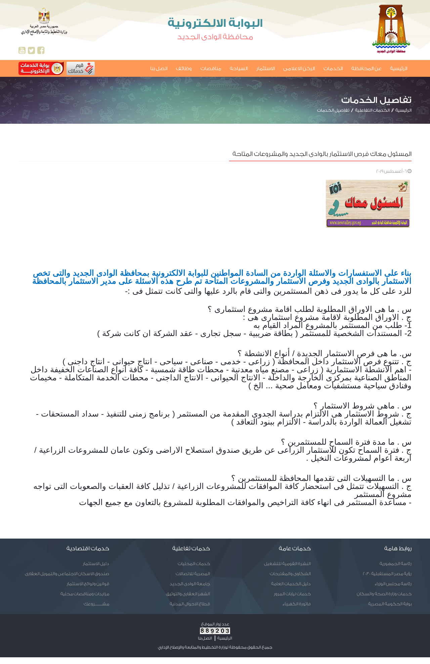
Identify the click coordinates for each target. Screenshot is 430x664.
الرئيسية (398, 68)
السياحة (239, 68)
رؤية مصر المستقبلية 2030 (387, 573)
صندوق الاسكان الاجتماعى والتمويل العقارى (67, 573)
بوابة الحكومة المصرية (390, 603)
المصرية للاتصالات (193, 573)
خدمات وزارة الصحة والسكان (384, 593)
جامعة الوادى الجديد (190, 583)
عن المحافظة (366, 68)
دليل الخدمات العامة (291, 583)
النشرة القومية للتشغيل (287, 563)
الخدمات (333, 68)
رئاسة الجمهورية (396, 563)
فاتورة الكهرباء (297, 603)
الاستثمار (265, 68)
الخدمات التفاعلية (372, 110)
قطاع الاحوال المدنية (190, 603)
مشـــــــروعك (96, 603)
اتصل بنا (158, 68)
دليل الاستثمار (96, 563)
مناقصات (211, 68)
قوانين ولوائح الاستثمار (88, 583)
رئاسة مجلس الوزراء (393, 583)
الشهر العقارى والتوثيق (188, 593)
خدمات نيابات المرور (292, 593)
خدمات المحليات (194, 563)
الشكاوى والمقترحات (290, 573)
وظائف (184, 68)
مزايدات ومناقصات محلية (84, 593)
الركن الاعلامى (299, 68)
